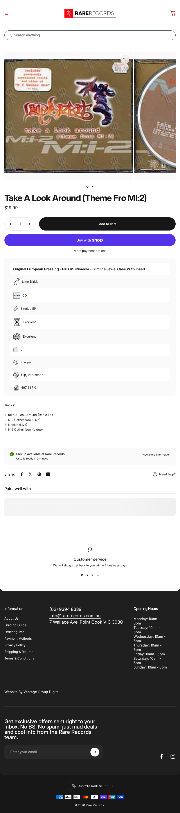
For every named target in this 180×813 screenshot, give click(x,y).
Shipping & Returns (18, 652)
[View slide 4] (98, 575)
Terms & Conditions (19, 658)
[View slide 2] (87, 575)
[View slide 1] (82, 575)
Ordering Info (14, 632)
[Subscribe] (94, 752)
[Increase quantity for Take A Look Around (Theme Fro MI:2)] (30, 224)
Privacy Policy (14, 645)
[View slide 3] (92, 575)
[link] (86, 622)
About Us (11, 619)
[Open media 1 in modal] (125, 59)
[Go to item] (87, 186)
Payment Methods (18, 639)
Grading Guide (15, 625)
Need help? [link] (167, 474)
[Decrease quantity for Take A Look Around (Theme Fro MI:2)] (10, 224)
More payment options (90, 251)
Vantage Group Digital (41, 692)
